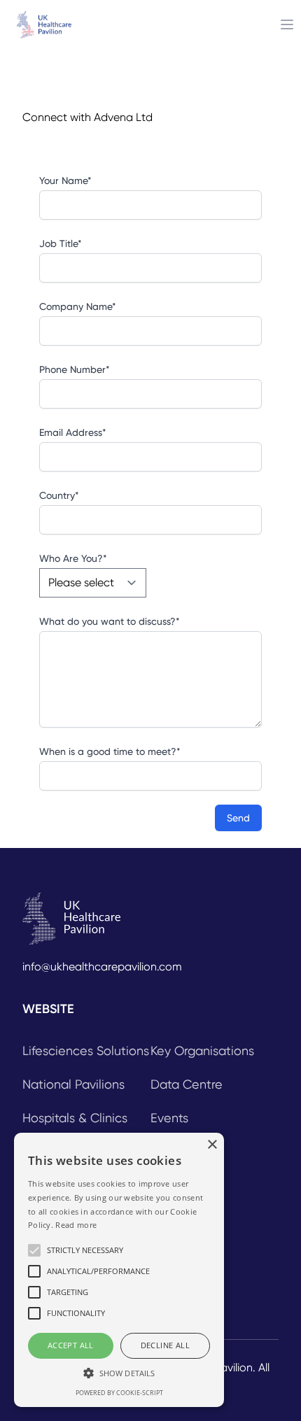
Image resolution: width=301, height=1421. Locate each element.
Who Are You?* (73, 558)
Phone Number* (74, 369)
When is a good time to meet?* (110, 751)
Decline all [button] (165, 1345)
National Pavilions (73, 1084)
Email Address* (72, 432)
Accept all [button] (71, 1345)
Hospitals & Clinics (74, 1117)
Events (169, 1117)
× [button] (211, 1145)
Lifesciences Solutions (85, 1050)
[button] (119, 1373)
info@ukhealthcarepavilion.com (102, 966)
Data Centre (186, 1084)
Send (238, 817)
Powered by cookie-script (119, 1392)
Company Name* (77, 306)
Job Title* (60, 243)
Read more (76, 1224)
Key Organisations (202, 1050)
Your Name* (65, 180)
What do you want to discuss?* (109, 621)
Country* (59, 495)
